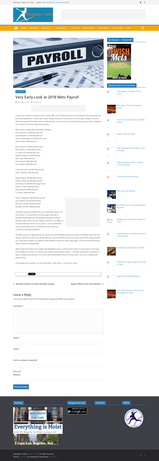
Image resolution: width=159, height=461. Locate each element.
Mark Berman (36, 102)
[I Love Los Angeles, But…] (35, 435)
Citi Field (75, 28)
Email (16, 349)
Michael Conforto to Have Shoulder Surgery (35, 284)
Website (16, 374)
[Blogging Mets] (16, 28)
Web (128, 28)
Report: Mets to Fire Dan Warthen (86, 284)
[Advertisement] (103, 14)
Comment (18, 306)
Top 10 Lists (118, 28)
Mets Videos (103, 28)
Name (16, 338)
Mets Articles (20, 92)
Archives (45, 28)
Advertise (33, 28)
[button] (50, 28)
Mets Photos (89, 28)
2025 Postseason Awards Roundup (55, 2)
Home (23, 28)
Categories (60, 28)
